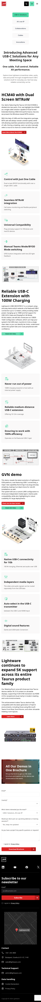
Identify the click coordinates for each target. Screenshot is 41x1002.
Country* (4, 800)
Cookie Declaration (12, 984)
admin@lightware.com (13, 973)
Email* (4, 791)
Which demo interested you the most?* (14, 809)
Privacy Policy (15, 844)
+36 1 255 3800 (10, 953)
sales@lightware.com (13, 962)
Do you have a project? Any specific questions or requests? (20, 830)
